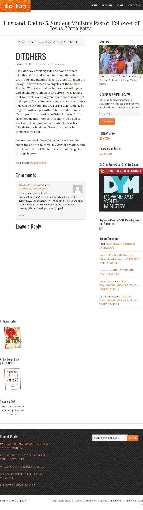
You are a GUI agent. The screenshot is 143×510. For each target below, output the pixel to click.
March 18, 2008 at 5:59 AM (31, 188)
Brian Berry (15, 6)
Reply (21, 215)
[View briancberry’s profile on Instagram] (106, 138)
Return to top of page (13, 500)
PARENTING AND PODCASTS (17, 485)
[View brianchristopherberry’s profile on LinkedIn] (109, 138)
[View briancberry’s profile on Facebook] (100, 138)
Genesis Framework (109, 500)
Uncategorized (37, 162)
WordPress (129, 500)
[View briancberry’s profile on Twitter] (103, 138)
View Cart (13, 414)
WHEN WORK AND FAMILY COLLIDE (22, 466)
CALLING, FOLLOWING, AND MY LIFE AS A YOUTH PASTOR (118, 285)
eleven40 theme (84, 500)
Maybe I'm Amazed (31, 185)
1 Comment (58, 64)
